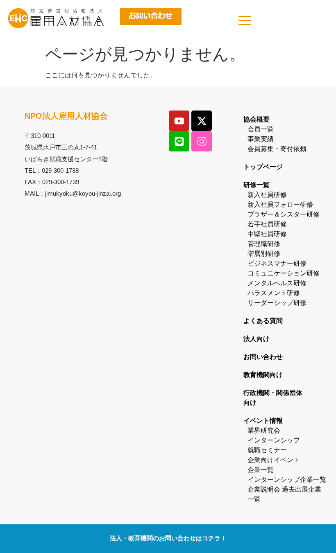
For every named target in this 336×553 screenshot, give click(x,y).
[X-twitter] (201, 121)
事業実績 (260, 138)
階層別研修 (263, 253)
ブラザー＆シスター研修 (283, 214)
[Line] (179, 141)
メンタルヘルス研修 (276, 283)
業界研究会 (263, 430)
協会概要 (256, 119)
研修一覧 (256, 184)
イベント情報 (263, 420)
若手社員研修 (267, 224)
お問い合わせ (263, 356)
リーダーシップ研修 (276, 302)
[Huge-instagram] (201, 141)
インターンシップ (273, 440)
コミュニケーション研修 (283, 273)
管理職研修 (263, 243)
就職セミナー (267, 450)
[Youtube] (179, 121)
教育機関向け (263, 374)
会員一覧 (260, 129)
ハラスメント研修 (273, 292)
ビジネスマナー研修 (276, 263)
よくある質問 (263, 320)
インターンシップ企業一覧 (286, 479)
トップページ (263, 166)
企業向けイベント (273, 459)
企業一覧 (260, 469)
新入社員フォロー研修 (280, 204)
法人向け (256, 338)
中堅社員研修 (267, 233)
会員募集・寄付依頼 (276, 148)
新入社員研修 (267, 194)
